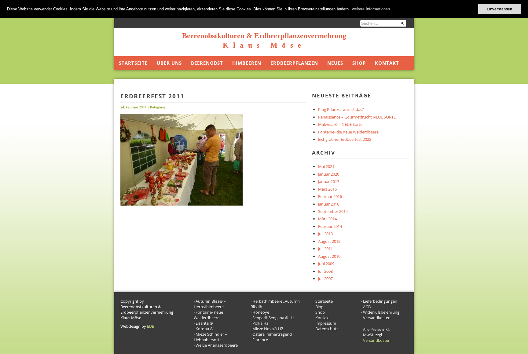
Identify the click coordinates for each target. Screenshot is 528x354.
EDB (150, 326)
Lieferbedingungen (380, 301)
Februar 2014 (330, 226)
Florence (260, 339)
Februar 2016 (330, 196)
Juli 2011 (325, 248)
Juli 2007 (325, 278)
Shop (359, 63)
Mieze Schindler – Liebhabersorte (210, 336)
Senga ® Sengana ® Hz (273, 317)
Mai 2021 (326, 166)
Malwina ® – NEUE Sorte (340, 124)
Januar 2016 (328, 204)
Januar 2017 (328, 181)
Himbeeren (246, 63)
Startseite (133, 63)
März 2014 (327, 218)
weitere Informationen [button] (371, 9)
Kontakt (387, 63)
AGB (367, 306)
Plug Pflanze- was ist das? (341, 109)
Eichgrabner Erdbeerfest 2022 (344, 139)
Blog (319, 306)
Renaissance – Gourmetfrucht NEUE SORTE (357, 117)
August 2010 (329, 256)
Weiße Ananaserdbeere (217, 345)
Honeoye (260, 312)
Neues (335, 63)
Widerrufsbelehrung (381, 312)
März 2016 (327, 189)
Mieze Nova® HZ (267, 328)
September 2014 (333, 211)
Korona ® (204, 328)
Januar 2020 (328, 174)
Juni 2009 (326, 263)
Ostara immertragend (272, 334)
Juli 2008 (325, 271)
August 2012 (329, 241)
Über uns (169, 63)
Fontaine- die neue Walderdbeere (348, 132)
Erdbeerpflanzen (294, 63)
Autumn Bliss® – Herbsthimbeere (210, 303)
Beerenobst (207, 63)
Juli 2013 (325, 233)
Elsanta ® (204, 323)
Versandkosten (377, 317)
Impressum (325, 323)
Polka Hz (260, 323)
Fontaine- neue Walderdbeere (208, 314)
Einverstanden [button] (499, 9)
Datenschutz (326, 328)
